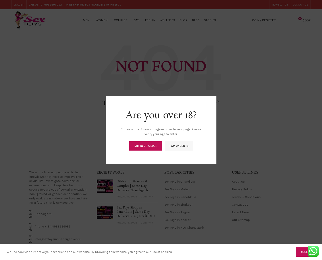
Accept (306, 252)
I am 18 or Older (145, 145)
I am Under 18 (179, 145)
